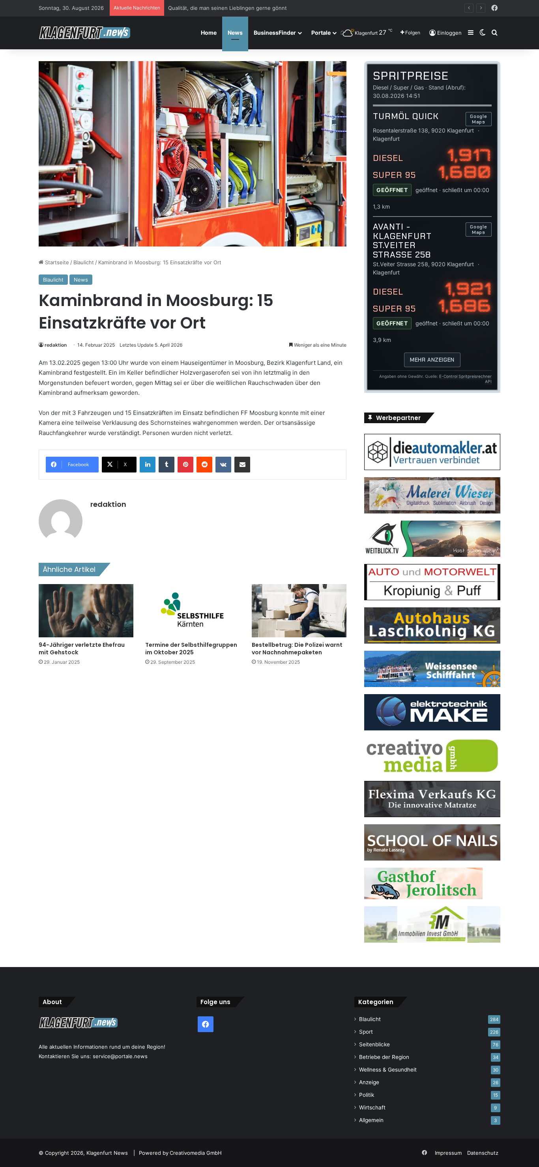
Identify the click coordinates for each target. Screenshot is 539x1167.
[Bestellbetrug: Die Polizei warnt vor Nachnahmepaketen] (299, 610)
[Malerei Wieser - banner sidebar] (432, 511)
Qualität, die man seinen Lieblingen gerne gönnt (227, 8)
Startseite (56, 262)
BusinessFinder (275, 32)
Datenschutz (482, 1153)
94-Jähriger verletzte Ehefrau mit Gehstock (82, 648)
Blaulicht (83, 262)
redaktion (56, 345)
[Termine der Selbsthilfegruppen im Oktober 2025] (192, 610)
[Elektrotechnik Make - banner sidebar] (432, 728)
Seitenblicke (374, 1044)
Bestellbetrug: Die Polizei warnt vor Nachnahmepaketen (297, 648)
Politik (366, 1095)
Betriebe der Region (384, 1057)
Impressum (448, 1153)
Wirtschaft (372, 1107)
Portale (321, 32)
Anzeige (369, 1082)
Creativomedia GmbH (196, 1153)
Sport (366, 1032)
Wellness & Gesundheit (388, 1069)
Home (209, 32)
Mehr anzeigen (432, 359)
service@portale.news (120, 1056)
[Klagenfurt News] (84, 32)
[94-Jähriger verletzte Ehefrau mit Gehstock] (86, 610)
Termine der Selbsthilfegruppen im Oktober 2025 (191, 648)
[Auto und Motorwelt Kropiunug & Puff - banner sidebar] (432, 598)
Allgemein (371, 1120)
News (235, 32)
